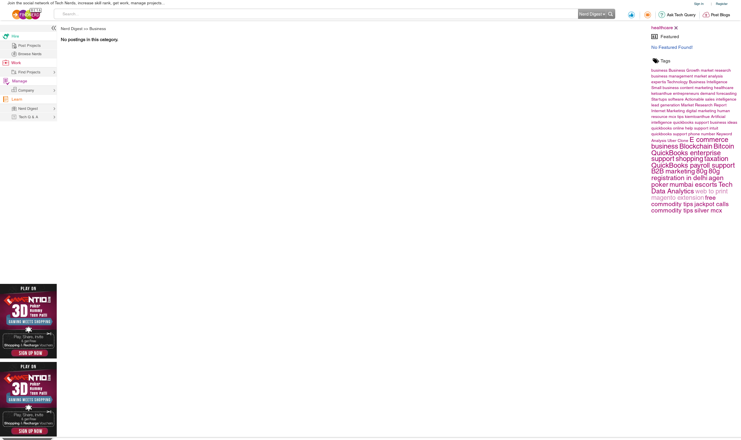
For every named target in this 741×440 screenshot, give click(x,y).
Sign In (699, 3)
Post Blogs (720, 14)
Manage (19, 81)
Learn (17, 99)
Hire (15, 36)
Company (26, 90)
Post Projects (29, 45)
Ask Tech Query (681, 14)
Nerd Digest (71, 28)
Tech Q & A (28, 117)
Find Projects (29, 72)
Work (16, 62)
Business (97, 28)
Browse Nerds (30, 54)
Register (722, 3)
